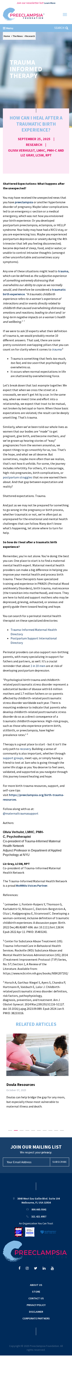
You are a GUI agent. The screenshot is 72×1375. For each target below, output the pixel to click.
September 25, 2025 (34, 139)
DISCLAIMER (36, 1311)
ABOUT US (36, 1285)
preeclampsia (24, 202)
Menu (9, 28)
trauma (63, 271)
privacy (46, 1152)
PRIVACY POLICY (36, 1305)
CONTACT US (36, 1298)
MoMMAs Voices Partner (31, 885)
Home (7, 36)
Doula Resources (20, 1084)
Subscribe (59, 1162)
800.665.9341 (38, 1209)
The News (17, 36)
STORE (36, 1291)
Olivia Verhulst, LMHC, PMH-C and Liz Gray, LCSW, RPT (36, 153)
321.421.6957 (38, 1216)
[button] (10, 1130)
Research (30, 36)
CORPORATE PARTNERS (36, 1318)
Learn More (49, 3)
